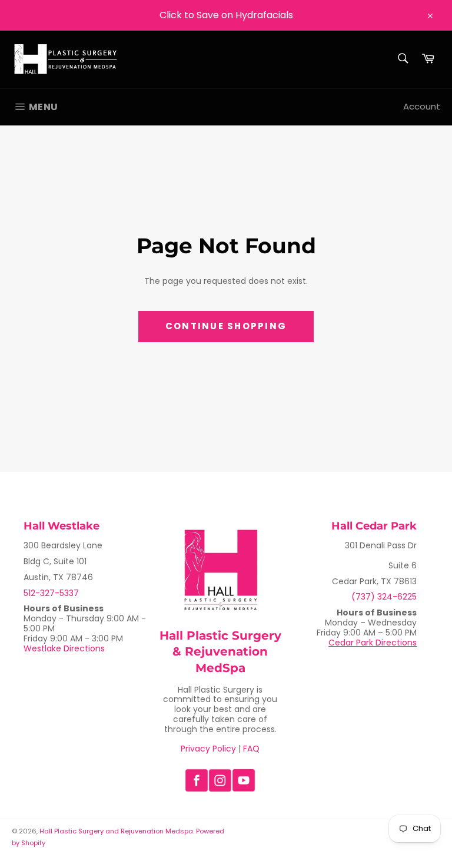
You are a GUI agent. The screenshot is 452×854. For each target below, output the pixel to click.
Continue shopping (226, 326)
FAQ (251, 748)
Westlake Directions (64, 648)
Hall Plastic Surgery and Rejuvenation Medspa (116, 831)
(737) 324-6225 (384, 597)
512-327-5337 (51, 593)
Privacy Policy (208, 748)
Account (421, 106)
